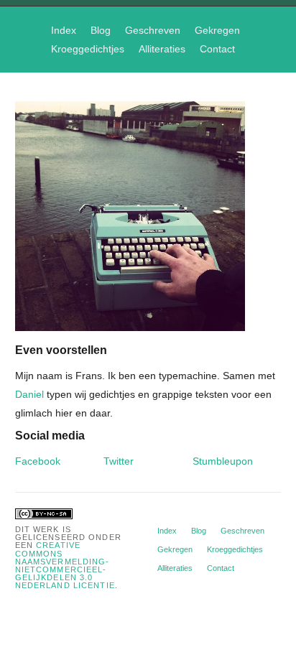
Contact (217, 49)
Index (63, 30)
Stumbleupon (223, 461)
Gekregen (217, 30)
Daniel (29, 394)
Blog (101, 30)
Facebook (37, 461)
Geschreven (152, 30)
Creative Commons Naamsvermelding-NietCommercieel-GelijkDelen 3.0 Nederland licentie (65, 565)
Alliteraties (162, 49)
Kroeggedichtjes (87, 49)
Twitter (118, 461)
